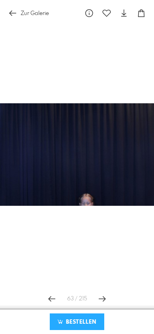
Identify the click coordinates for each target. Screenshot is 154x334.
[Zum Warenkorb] (141, 13)
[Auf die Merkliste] (106, 13)
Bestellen (80, 322)
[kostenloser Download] (124, 13)
